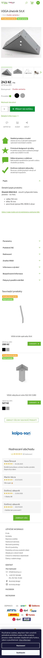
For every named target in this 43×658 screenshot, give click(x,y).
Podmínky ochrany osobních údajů (17, 550)
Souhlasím (20, 653)
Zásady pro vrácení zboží (14, 553)
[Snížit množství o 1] (9, 110)
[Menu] (38, 3)
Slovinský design (14, 581)
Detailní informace (9, 116)
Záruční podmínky (12, 547)
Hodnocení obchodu (21, 449)
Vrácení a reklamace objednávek (17, 555)
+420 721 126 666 (15, 575)
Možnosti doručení (8, 102)
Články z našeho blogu (13, 558)
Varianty (33, 344)
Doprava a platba (12, 539)
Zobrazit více (21, 518)
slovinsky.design (14, 584)
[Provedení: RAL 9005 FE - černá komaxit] (4, 349)
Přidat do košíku (24, 109)
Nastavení (20, 645)
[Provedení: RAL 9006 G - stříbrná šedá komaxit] (7, 349)
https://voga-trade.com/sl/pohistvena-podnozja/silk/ (21, 212)
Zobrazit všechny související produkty (21, 420)
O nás (7, 533)
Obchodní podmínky (12, 544)
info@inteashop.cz (15, 572)
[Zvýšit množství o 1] (9, 107)
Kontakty (9, 536)
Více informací (25, 640)
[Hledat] (26, 3)
